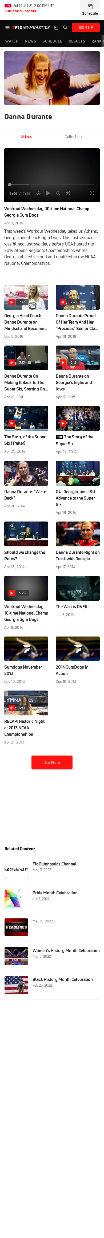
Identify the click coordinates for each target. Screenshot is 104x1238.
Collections (74, 136)
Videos (26, 136)
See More (52, 762)
